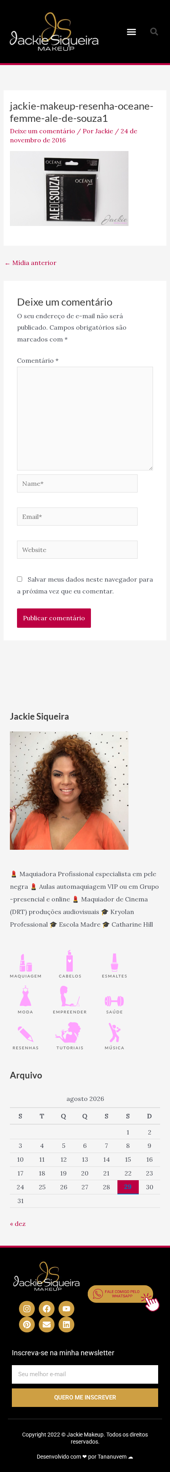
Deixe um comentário (42, 131)
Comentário (38, 360)
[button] (131, 31)
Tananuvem (112, 1456)
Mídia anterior (30, 263)
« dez (18, 1224)
